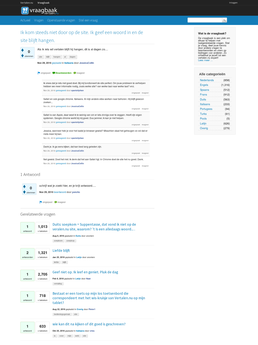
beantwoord (60, 191)
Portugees (206, 109)
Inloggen (233, 2)
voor (61, 336)
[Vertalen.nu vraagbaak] (40, 10)
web (77, 336)
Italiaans (205, 104)
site (40, 57)
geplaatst (56, 62)
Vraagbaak (43, 2)
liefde (56, 262)
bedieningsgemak (62, 314)
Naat (88, 278)
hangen (56, 57)
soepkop (70, 240)
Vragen (38, 20)
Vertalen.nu (26, 2)
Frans (203, 94)
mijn (69, 336)
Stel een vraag (88, 20)
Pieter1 (92, 309)
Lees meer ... (205, 60)
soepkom (58, 240)
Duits (203, 99)
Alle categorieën (212, 74)
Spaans (204, 90)
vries (92, 330)
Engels (204, 85)
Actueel (25, 20)
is (55, 336)
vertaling (58, 283)
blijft (47, 57)
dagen (72, 57)
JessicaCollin (86, 62)
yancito (76, 192)
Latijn (203, 123)
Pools (203, 118)
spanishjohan (77, 90)
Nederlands (207, 80)
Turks (203, 114)
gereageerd (61, 90)
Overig (204, 128)
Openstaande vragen (61, 20)
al (65, 57)
